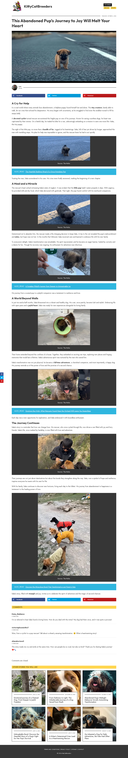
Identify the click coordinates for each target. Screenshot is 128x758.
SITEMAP (74, 749)
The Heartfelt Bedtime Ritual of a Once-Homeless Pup (46, 171)
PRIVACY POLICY (65, 749)
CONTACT (81, 749)
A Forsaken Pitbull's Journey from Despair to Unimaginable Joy (48, 286)
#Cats (113, 8)
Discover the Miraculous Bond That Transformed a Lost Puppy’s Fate (50, 587)
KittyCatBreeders (38, 6)
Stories (107, 5)
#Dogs (106, 8)
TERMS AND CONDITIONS (51, 749)
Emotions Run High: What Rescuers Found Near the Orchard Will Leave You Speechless (58, 411)
